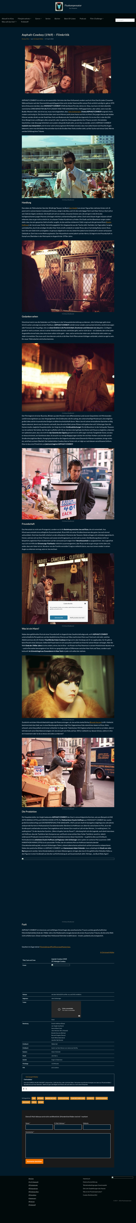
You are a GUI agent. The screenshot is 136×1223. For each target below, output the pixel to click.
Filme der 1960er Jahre (78, 1098)
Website (85, 1123)
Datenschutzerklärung (90, 1182)
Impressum (86, 1178)
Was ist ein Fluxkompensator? (92, 1192)
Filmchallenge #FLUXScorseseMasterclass (55, 947)
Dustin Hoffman (63, 1098)
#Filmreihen (32, 1195)
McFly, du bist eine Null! (77, 617)
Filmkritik (90, 1098)
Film (27, 39)
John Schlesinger (101, 1098)
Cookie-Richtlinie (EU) (90, 1195)
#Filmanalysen (33, 1188)
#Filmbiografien (34, 1192)
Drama (24, 39)
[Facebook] (24, 1089)
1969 (33, 1098)
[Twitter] (26, 1089)
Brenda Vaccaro (95, 722)
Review (41, 1102)
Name (28, 1123)
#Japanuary (32, 1198)
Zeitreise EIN (59, 617)
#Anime (31, 1178)
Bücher (57, 19)
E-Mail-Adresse (59, 1123)
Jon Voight (73, 208)
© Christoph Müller (107, 952)
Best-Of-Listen (70, 19)
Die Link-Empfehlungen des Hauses (94, 1188)
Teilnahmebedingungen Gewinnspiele (95, 1185)
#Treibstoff (32, 1205)
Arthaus (40, 1098)
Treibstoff (24, 22)
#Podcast (32, 1201)
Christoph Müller (38, 39)
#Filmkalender (33, 1185)
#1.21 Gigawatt (33, 1182)
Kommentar (30, 1132)
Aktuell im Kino (8, 19)
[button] (85, 604)
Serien (48, 19)
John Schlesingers (74, 112)
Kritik (34, 1102)
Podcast (83, 19)
